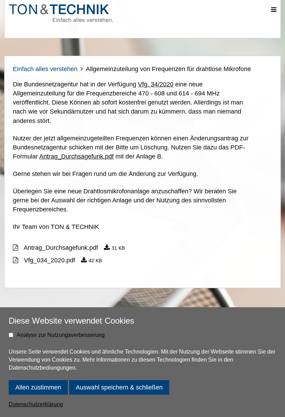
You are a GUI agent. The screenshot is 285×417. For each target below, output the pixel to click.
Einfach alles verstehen (45, 68)
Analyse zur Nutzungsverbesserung (61, 335)
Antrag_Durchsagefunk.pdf (76, 156)
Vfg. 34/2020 (155, 84)
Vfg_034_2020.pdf (49, 260)
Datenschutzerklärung (36, 404)
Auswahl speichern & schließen (119, 387)
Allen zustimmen (38, 387)
